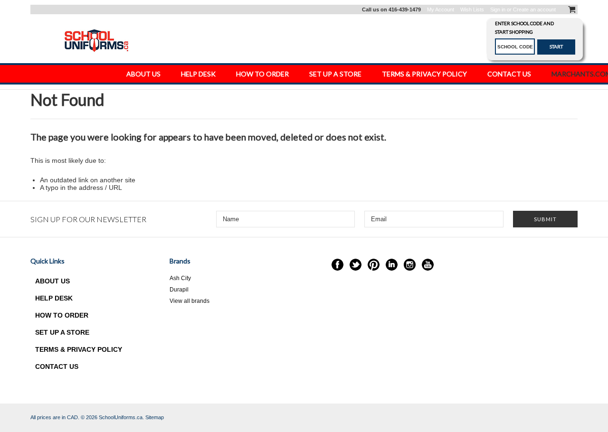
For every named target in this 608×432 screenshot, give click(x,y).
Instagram (410, 265)
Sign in (497, 9)
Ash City (180, 278)
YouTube (428, 265)
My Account (440, 9)
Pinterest (374, 265)
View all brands (189, 301)
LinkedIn (392, 265)
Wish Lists (472, 9)
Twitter (355, 265)
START (556, 46)
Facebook (337, 265)
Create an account (534, 9)
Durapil (179, 289)
